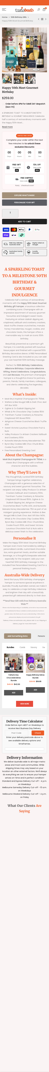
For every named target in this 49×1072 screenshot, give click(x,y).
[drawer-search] (38, 9)
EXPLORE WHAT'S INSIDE (24, 195)
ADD (13, 692)
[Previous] (4, 674)
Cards (22, 647)
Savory (34, 647)
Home (4, 17)
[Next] (45, 674)
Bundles (10, 647)
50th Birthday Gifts (19, 17)
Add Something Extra (17, 636)
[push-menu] (4, 9)
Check (38, 733)
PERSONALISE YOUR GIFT (24, 202)
